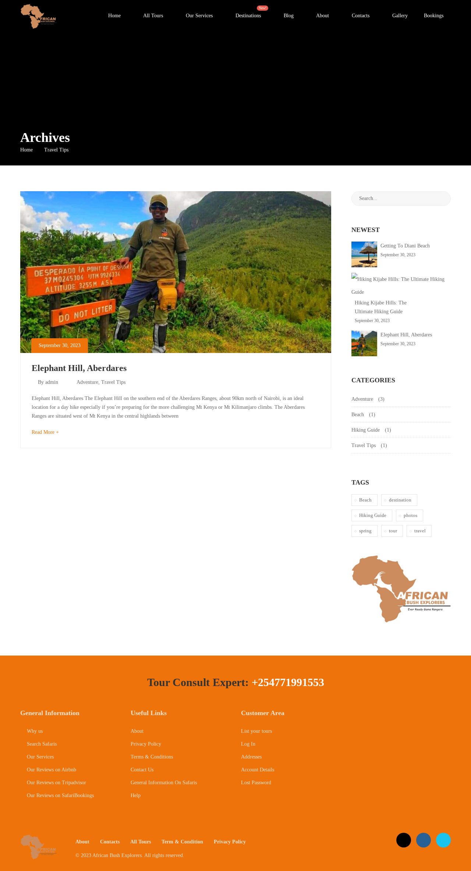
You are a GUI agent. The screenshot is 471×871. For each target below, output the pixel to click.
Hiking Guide (365, 430)
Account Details (257, 769)
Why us (34, 731)
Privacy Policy (146, 744)
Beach (357, 414)
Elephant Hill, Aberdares (79, 368)
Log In (248, 744)
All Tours (152, 15)
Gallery (399, 15)
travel (420, 530)
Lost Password (256, 782)
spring (365, 530)
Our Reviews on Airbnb (50, 769)
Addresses (251, 757)
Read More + (45, 432)
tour (393, 530)
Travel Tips (113, 382)
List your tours (256, 731)
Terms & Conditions (152, 757)
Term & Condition (182, 842)
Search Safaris (41, 744)
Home (114, 15)
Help (136, 795)
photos (410, 515)
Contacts (359, 15)
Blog (288, 15)
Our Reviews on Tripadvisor (55, 782)
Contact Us (142, 769)
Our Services (198, 15)
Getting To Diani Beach (405, 246)
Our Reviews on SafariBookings (59, 795)
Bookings (433, 15)
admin (51, 382)
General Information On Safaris (164, 782)
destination (400, 500)
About (322, 15)
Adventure (87, 382)
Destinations (251, 12)
